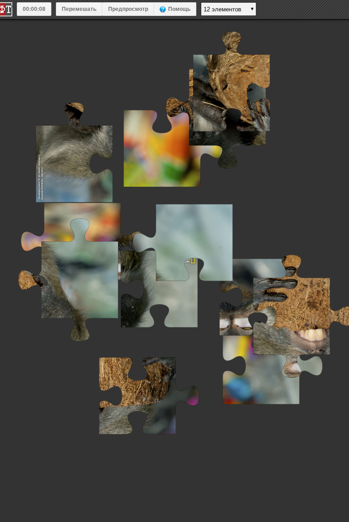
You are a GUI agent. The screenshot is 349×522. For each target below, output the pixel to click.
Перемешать (79, 9)
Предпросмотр (128, 9)
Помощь (179, 9)
